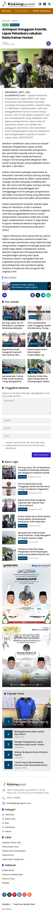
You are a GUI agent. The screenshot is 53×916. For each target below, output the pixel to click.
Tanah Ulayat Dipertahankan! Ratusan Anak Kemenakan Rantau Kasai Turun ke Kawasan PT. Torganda (31, 763)
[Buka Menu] (44, 4)
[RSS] (29, 894)
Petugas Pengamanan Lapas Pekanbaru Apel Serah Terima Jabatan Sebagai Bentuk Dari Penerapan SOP (29, 743)
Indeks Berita (8, 870)
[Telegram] (43, 295)
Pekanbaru (15, 25)
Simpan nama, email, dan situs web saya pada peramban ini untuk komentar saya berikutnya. (25, 445)
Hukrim (5, 25)
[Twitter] (38, 295)
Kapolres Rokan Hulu (11, 842)
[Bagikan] (48, 43)
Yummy (5, 42)
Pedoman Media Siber (12, 874)
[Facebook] (32, 295)
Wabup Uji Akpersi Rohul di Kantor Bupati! (31, 753)
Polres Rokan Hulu (10, 846)
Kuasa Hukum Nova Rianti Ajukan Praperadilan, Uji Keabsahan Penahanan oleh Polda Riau (39, 352)
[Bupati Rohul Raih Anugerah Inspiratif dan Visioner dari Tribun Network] (13, 339)
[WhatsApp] (48, 295)
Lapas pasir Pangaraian (13, 859)
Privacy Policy (8, 878)
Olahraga (8, 317)
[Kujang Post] (19, 4)
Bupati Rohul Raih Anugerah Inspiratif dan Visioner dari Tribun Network (11, 352)
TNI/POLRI (9, 814)
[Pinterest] (14, 894)
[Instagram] (24, 894)
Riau (7, 823)
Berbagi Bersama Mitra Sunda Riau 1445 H (29, 733)
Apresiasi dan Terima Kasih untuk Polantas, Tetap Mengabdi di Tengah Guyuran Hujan (13, 379)
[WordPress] (19, 894)
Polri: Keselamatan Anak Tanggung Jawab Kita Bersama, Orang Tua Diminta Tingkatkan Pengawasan (39, 326)
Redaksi (5, 883)
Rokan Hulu (10, 819)
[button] (40, 4)
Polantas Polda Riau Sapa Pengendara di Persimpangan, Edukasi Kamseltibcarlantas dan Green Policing (39, 379)
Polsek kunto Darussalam (14, 851)
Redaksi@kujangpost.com (19, 803)
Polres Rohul (7, 855)
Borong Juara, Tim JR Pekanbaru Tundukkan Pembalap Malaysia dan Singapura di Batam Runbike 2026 (13, 326)
